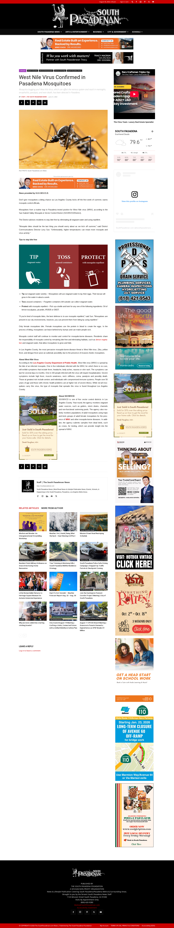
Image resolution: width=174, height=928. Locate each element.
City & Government (117, 32)
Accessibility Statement (87, 907)
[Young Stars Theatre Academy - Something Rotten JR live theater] (134, 635)
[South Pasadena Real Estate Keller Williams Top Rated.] (87, 43)
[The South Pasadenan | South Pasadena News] (87, 16)
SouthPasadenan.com (125, 228)
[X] (149, 2)
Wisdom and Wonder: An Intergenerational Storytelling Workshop (30, 535)
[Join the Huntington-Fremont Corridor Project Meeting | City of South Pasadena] (94, 581)
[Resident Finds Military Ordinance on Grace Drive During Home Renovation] (33, 551)
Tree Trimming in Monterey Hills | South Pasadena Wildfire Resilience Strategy (62, 565)
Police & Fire (84, 560)
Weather (52, 530)
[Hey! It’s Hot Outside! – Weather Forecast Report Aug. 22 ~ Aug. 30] (63, 581)
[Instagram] (140, 2)
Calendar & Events (55, 560)
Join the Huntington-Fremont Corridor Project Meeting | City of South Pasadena (93, 595)
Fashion (22, 619)
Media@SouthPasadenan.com (87, 905)
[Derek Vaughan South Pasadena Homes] (38, 428)
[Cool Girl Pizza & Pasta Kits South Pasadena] (134, 846)
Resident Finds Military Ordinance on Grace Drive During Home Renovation (33, 565)
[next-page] (24, 635)
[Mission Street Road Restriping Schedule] (94, 521)
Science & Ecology (60, 70)
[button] (132, 2)
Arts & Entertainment (76, 32)
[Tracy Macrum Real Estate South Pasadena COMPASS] (87, 58)
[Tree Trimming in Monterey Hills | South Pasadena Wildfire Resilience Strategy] (63, 551)
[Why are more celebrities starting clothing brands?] (33, 611)
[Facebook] (136, 2)
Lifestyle (22, 70)
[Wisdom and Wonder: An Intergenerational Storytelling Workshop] (33, 521)
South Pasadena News (49, 32)
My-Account (104, 926)
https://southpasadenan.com (45, 486)
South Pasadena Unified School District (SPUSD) (93, 618)
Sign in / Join (124, 2)
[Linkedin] (48, 496)
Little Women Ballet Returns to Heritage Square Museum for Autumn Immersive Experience (30, 595)
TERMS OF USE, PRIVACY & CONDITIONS (125, 926)
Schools (136, 32)
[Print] (45, 102)
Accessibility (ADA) (148, 926)
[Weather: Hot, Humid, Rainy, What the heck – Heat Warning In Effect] (63, 521)
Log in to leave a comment (29, 651)
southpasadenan (143, 228)
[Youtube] (153, 2)
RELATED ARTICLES (29, 508)
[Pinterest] (145, 2)
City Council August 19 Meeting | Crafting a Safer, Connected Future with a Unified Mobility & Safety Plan (63, 625)
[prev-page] (20, 635)
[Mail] (52, 496)
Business (97, 32)
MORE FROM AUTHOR (52, 508)
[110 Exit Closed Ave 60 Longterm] (134, 780)
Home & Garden (32, 70)
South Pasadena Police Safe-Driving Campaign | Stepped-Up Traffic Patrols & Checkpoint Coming (94, 565)
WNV (68, 419)
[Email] (39, 102)
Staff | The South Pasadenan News (34, 97)
